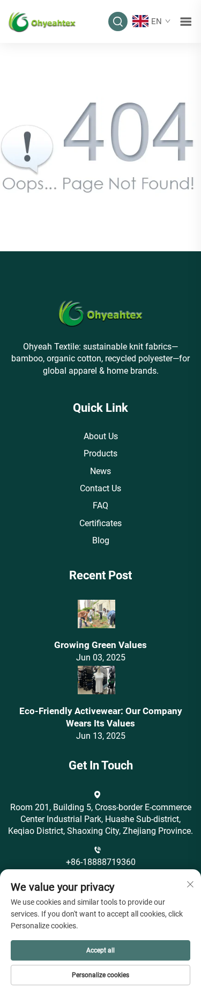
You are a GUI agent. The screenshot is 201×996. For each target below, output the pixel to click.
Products (100, 453)
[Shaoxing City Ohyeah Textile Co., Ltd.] (42, 21)
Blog (100, 540)
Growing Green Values (100, 644)
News (100, 471)
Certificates (100, 523)
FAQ (100, 505)
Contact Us (100, 488)
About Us (101, 436)
